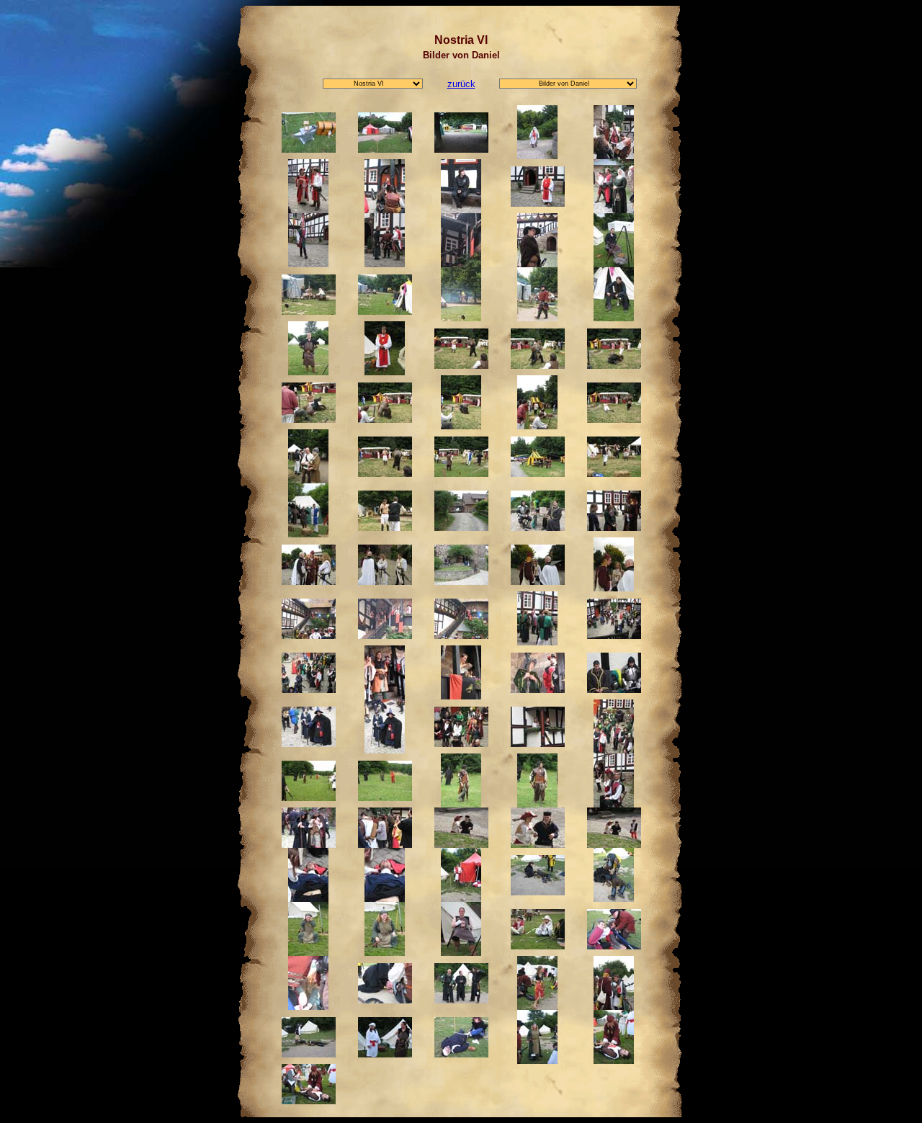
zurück (461, 84)
